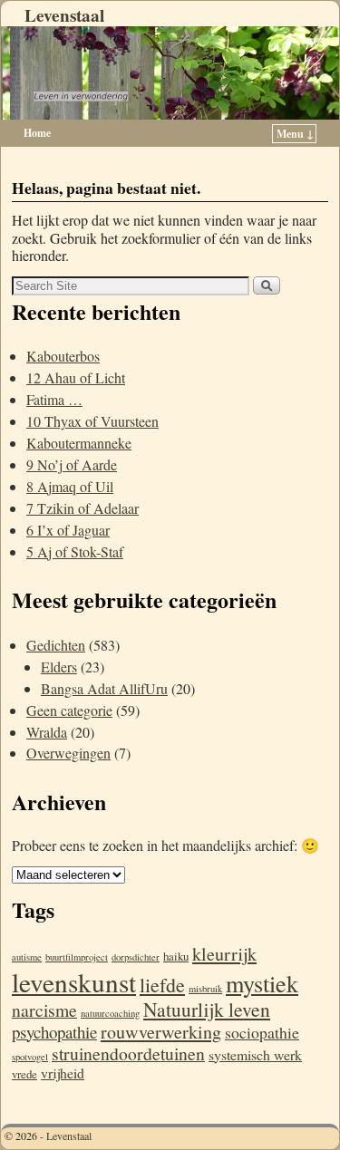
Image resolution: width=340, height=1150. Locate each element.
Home (37, 132)
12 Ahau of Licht (75, 377)
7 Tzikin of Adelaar (82, 507)
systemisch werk (255, 1054)
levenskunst (74, 982)
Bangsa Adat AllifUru (104, 688)
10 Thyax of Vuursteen (92, 420)
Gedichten (55, 644)
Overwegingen (68, 752)
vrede (24, 1074)
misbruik (205, 988)
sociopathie (262, 1032)
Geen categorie (69, 710)
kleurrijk (224, 954)
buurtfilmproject (76, 957)
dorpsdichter (136, 957)
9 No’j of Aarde (71, 464)
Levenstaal (64, 15)
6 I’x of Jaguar (68, 529)
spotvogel (30, 1056)
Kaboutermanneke (78, 442)
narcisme (44, 1010)
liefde (162, 984)
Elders (59, 666)
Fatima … (54, 399)
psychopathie (54, 1031)
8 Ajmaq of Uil (69, 486)
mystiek (262, 983)
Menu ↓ (295, 133)
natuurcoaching (110, 1013)
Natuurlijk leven (206, 1009)
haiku (176, 956)
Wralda (46, 731)
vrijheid (62, 1072)
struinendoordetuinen (128, 1053)
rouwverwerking (161, 1032)
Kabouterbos (63, 355)
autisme (27, 957)
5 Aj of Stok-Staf (74, 551)
